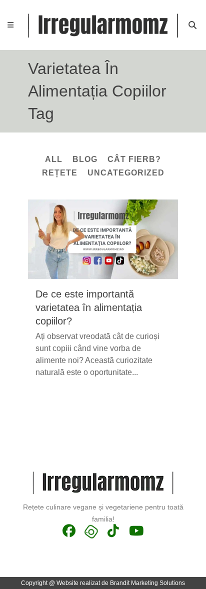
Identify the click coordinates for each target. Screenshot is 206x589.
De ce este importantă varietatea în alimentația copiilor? (89, 307)
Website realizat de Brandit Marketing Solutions (120, 583)
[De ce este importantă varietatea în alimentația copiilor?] (103, 240)
